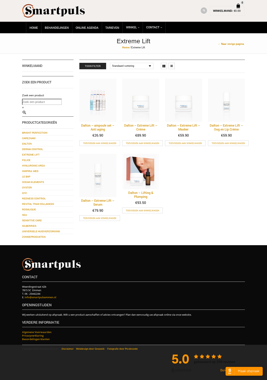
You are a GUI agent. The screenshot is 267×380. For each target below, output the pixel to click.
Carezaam (28, 138)
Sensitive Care (32, 220)
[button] (99, 143)
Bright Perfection (34, 132)
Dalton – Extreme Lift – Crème (140, 127)
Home (34, 28)
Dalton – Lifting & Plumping (140, 195)
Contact (152, 27)
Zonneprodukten (34, 237)
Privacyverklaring (33, 335)
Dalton (27, 143)
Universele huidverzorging (41, 231)
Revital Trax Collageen (38, 204)
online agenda (87, 28)
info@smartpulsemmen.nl (40, 297)
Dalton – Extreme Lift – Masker (183, 127)
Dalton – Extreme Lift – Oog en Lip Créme (226, 127)
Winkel (131, 27)
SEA (24, 215)
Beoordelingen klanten (36, 339)
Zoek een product (33, 95)
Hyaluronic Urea (33, 165)
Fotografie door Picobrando (122, 349)
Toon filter (93, 66)
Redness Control (34, 198)
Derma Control (32, 149)
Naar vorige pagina (232, 43)
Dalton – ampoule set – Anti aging (97, 127)
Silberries (29, 226)
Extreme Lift (31, 154)
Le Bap (26, 176)
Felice (26, 160)
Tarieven (112, 28)
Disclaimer (68, 349)
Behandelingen (57, 28)
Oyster (27, 187)
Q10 (24, 193)
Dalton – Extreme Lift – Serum (97, 202)
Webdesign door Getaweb (90, 349)
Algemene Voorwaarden (36, 332)
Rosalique (29, 209)
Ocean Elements (33, 182)
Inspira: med (30, 171)
